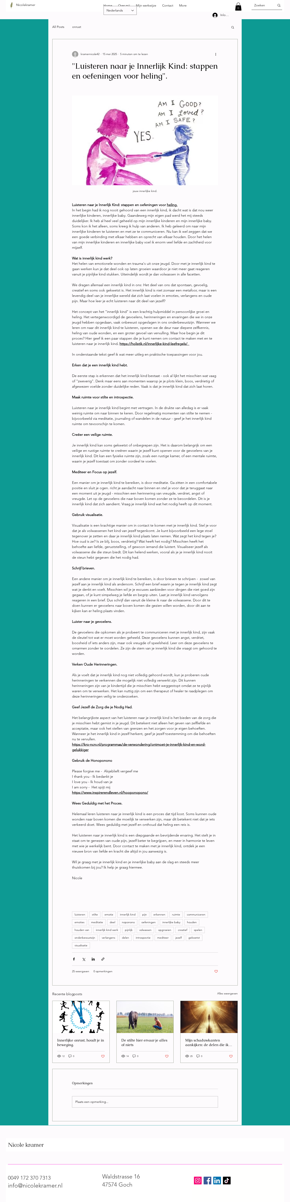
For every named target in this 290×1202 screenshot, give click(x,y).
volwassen (145, 930)
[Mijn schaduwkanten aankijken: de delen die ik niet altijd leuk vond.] (209, 1017)
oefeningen (148, 922)
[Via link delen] (103, 959)
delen (125, 937)
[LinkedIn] (217, 1180)
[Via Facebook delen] (74, 959)
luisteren (80, 914)
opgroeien (164, 930)
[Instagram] (198, 1180)
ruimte (176, 914)
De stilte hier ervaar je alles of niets (144, 1042)
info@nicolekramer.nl (35, 1185)
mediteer (163, 937)
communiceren (196, 914)
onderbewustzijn (85, 937)
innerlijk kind (128, 914)
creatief (182, 930)
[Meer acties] (215, 54)
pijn (144, 914)
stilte (95, 914)
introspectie (143, 937)
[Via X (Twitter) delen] (83, 959)
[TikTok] (227, 1180)
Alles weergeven (227, 993)
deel (112, 922)
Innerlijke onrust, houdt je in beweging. (80, 1042)
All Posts (58, 27)
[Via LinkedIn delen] (93, 959)
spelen (198, 930)
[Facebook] (207, 1180)
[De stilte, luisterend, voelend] (145, 1017)
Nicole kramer (25, 1145)
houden (192, 922)
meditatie (97, 922)
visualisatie (81, 945)
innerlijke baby (171, 922)
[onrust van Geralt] (80, 1017)
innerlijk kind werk (107, 930)
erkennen (159, 914)
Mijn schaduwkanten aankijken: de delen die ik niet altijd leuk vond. (207, 1042)
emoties (79, 922)
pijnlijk (129, 930)
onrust (76, 27)
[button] (238, 7)
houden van (82, 930)
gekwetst (194, 937)
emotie (109, 914)
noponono (128, 922)
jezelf (178, 937)
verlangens (108, 937)
